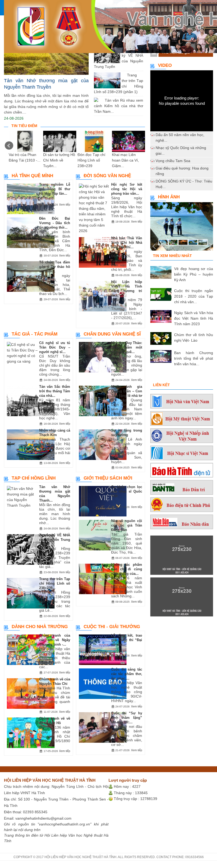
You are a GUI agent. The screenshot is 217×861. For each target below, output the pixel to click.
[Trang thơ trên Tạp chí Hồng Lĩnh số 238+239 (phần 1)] (123, 75)
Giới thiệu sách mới (108, 478)
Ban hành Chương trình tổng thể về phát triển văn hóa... (193, 358)
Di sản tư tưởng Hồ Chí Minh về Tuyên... (59, 160)
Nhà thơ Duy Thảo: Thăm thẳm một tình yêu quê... (126, 347)
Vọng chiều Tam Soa (173, 161)
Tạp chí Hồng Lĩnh (34, 478)
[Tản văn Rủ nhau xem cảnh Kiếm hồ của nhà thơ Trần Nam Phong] (101, 100)
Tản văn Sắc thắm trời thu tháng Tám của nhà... (54, 391)
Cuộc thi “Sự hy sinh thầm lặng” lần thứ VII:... (126, 717)
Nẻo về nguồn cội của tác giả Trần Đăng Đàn (126, 525)
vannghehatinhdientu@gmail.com (43, 818)
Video (165, 65)
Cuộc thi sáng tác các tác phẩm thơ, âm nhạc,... (126, 673)
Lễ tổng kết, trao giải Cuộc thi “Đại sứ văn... (126, 639)
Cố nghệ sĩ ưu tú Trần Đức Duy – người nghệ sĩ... (54, 347)
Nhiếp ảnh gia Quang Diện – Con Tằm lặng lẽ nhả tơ (126, 391)
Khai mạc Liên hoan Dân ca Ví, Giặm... (125, 160)
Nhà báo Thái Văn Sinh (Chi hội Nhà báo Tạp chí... (126, 242)
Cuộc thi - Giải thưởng (112, 626)
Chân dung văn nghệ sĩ (112, 334)
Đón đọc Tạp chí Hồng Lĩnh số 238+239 (91, 160)
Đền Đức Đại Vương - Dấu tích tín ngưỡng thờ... (54, 222)
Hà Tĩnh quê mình (32, 175)
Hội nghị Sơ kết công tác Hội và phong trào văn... (126, 188)
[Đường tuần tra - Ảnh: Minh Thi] (181, 228)
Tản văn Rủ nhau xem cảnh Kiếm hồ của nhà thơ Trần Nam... (118, 106)
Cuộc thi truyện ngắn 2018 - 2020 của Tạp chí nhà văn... (193, 296)
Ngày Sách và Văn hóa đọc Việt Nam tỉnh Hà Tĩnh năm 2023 (193, 318)
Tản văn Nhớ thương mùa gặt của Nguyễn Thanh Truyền (46, 84)
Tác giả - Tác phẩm (34, 334)
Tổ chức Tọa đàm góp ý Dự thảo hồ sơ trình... (54, 266)
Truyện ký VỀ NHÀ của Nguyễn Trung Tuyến (54, 539)
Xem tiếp (64, 204)
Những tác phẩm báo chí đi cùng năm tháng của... (126, 569)
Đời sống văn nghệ (107, 175)
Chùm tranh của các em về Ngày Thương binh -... (54, 639)
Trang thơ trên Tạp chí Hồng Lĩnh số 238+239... (54, 583)
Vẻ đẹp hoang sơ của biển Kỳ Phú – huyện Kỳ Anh (193, 274)
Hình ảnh (169, 196)
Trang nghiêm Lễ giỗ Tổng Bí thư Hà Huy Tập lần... (54, 188)
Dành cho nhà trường (40, 626)
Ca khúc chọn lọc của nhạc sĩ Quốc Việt (126, 491)
